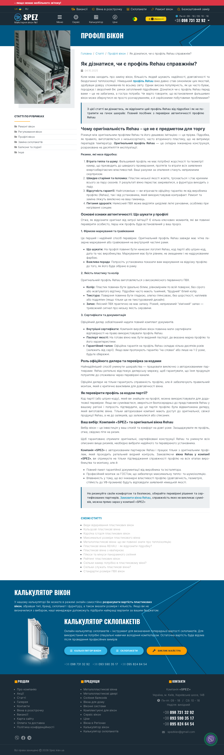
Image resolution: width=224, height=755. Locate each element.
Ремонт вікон (164, 9)
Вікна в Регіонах (94, 723)
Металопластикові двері (100, 693)
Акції (20, 693)
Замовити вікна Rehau (135, 497)
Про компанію (27, 689)
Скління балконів (95, 697)
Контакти (23, 706)
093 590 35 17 (105, 664)
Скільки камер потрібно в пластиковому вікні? (114, 563)
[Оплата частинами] (135, 19)
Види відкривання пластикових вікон (108, 525)
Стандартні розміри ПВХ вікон (104, 571)
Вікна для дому (93, 702)
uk (16, 9)
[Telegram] (29, 738)
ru (26, 9)
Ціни (86, 718)
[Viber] (17, 738)
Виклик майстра (169, 650)
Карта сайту (25, 718)
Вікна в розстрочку (108, 9)
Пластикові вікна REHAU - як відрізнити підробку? (117, 546)
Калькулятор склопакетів (100, 731)
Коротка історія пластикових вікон (106, 533)
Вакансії (82, 9)
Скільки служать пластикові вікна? (107, 567)
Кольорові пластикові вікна (101, 529)
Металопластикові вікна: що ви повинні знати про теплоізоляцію (127, 542)
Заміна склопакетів (30, 142)
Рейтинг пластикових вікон (101, 558)
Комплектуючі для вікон (100, 710)
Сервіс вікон (92, 714)
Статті (100, 53)
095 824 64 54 (134, 664)
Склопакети (138, 9)
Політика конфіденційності (35, 727)
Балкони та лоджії (29, 147)
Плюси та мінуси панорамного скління (109, 554)
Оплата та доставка (31, 723)
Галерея (22, 702)
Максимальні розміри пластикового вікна (111, 537)
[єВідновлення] (156, 19)
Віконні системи (94, 706)
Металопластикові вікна (100, 689)
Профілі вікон (117, 53)
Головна (86, 53)
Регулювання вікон (30, 131)
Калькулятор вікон (87, 650)
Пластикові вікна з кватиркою (103, 550)
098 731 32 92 (77, 664)
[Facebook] (23, 738)
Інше (21, 152)
